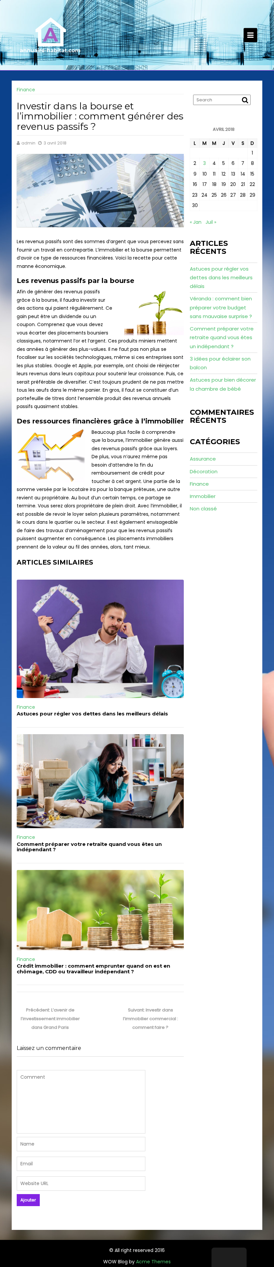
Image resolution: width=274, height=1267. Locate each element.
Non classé (203, 508)
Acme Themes (153, 1261)
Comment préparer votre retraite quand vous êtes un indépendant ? (89, 847)
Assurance (203, 458)
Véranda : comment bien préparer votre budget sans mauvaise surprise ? (221, 307)
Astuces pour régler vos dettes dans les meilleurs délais (92, 713)
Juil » (211, 222)
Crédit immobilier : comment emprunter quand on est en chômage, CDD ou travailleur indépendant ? (93, 969)
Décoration (204, 471)
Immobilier (203, 496)
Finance (26, 89)
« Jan (195, 222)
